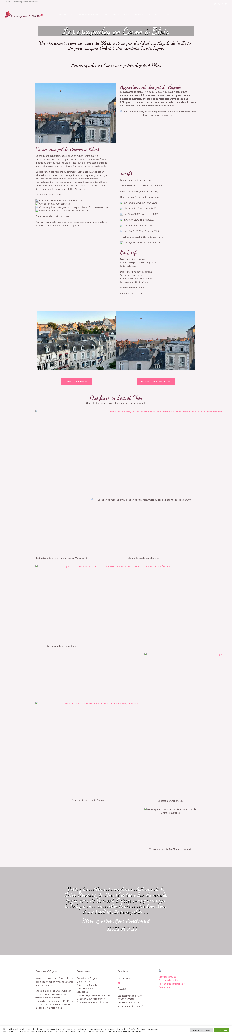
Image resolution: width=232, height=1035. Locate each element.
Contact (168, 14)
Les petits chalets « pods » (136, 14)
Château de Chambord (88, 985)
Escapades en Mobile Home (84, 14)
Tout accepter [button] (221, 1030)
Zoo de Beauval (85, 988)
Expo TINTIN (83, 981)
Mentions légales (167, 977)
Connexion (164, 987)
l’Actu (157, 14)
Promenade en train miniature (92, 1002)
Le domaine (124, 978)
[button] (39, 340)
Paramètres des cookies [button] (201, 1030)
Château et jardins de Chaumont (94, 995)
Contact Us (82, 992)
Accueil (63, 14)
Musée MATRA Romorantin (91, 998)
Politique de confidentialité (173, 983)
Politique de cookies (169, 980)
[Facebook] (119, 983)
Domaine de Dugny (87, 978)
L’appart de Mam (110, 14)
